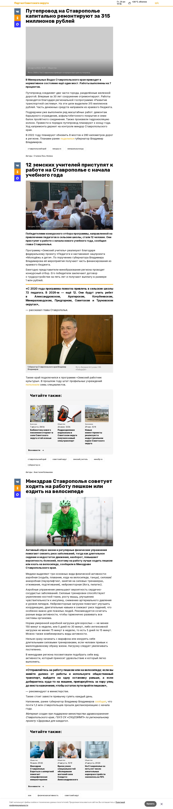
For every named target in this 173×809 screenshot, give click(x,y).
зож (29, 795)
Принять (151, 804)
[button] (69, 51)
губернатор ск (34, 465)
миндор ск (57, 149)
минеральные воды (76, 149)
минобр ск (98, 459)
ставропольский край (37, 149)
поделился (67, 138)
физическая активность (48, 795)
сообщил (100, 701)
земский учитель (80, 459)
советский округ (60, 459)
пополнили (32, 384)
